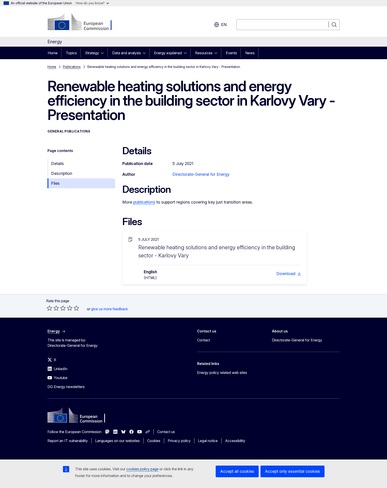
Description (61, 173)
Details (57, 163)
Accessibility (235, 440)
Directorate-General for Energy (201, 174)
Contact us (166, 431)
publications (144, 202)
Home (53, 53)
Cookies (153, 440)
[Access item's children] (104, 53)
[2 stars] (53, 308)
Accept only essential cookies (292, 471)
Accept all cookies (237, 471)
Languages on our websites (117, 440)
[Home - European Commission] (83, 22)
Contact (203, 340)
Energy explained (168, 53)
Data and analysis (126, 53)
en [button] (224, 24)
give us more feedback (109, 309)
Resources (204, 53)
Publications (72, 67)
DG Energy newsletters (66, 386)
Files (55, 183)
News (250, 53)
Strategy (92, 53)
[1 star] (49, 308)
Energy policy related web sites (222, 372)
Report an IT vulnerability (67, 440)
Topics (71, 53)
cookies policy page (142, 469)
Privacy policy (179, 440)
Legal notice (208, 440)
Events (231, 53)
